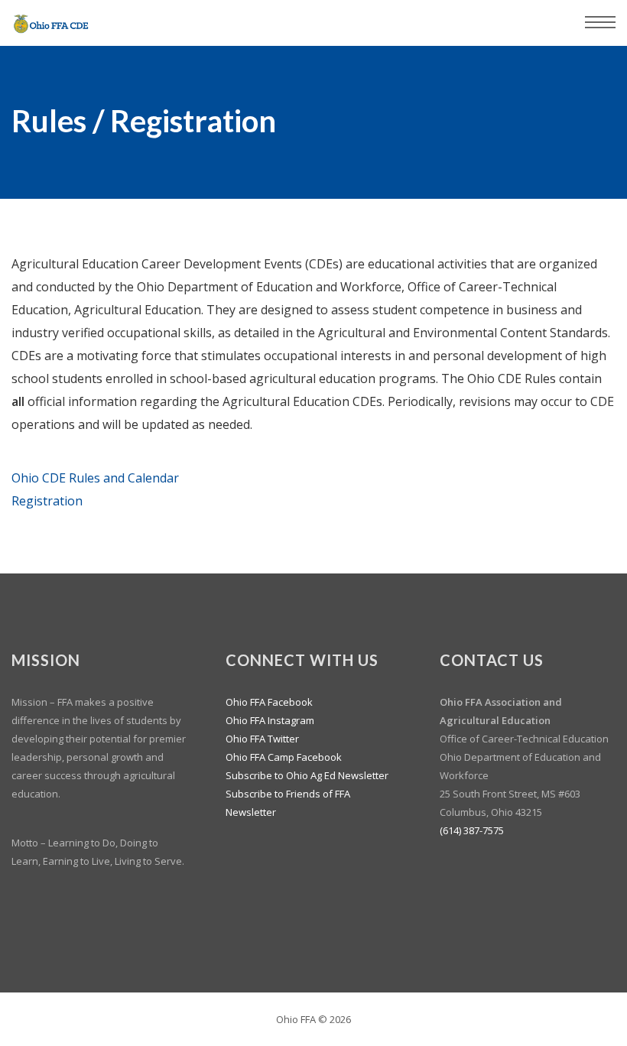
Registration (47, 500)
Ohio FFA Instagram (270, 720)
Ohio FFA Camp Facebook (284, 757)
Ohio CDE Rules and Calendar (95, 477)
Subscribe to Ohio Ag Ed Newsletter (307, 775)
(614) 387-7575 (472, 830)
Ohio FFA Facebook (269, 702)
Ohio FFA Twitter (262, 739)
